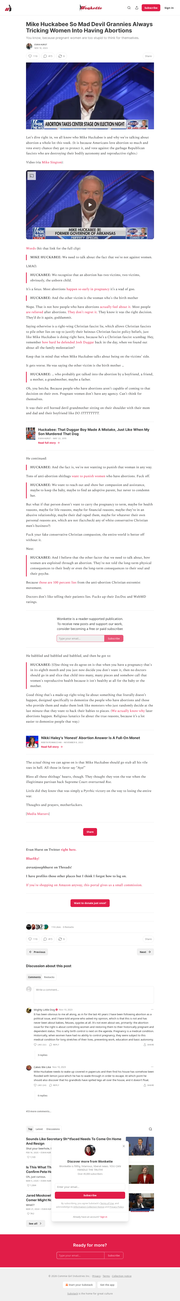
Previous (39, 952)
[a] (90, 204)
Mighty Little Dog (44, 1009)
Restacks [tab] (49, 977)
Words (31, 248)
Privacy (96, 1276)
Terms (106, 1276)
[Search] (129, 7)
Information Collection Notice (88, 1206)
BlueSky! (32, 858)
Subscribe (151, 7)
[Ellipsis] (152, 1009)
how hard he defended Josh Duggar (68, 342)
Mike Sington (52, 162)
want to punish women (88, 476)
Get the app (107, 1284)
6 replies (42, 1095)
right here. (68, 849)
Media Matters (38, 813)
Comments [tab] (34, 977)
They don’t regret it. (83, 312)
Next (143, 952)
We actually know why (128, 710)
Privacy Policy (117, 1206)
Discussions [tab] (53, 1129)
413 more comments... (38, 1111)
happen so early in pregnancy (88, 289)
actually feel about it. (115, 306)
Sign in (169, 7)
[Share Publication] (136, 7)
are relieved (34, 312)
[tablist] (41, 977)
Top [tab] (30, 1129)
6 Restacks (68, 927)
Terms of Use (107, 1203)
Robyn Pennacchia (51, 742)
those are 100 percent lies (57, 582)
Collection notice (121, 1276)
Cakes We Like (42, 1067)
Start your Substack (81, 1284)
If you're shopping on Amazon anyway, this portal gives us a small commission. (84, 885)
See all (33, 1223)
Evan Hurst (40, 44)
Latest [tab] (39, 1129)
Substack (72, 1293)
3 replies (42, 1055)
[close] (124, 1146)
